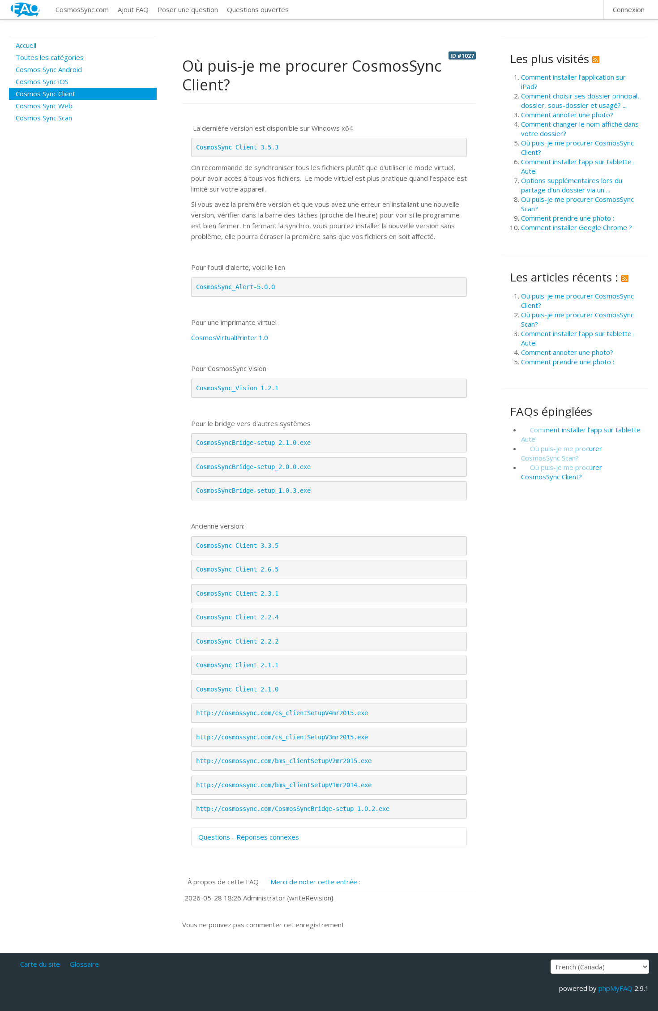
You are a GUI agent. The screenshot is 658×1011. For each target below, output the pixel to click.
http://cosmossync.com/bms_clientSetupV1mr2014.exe (284, 785)
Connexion (629, 9)
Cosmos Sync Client (45, 93)
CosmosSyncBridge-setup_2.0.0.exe (253, 466)
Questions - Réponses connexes (248, 836)
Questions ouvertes (258, 9)
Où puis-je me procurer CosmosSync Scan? (561, 453)
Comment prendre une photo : (567, 217)
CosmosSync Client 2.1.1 (237, 665)
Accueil (26, 45)
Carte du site (40, 964)
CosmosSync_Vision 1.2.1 (237, 388)
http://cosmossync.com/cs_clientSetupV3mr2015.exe (282, 737)
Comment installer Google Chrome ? (576, 227)
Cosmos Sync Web (44, 105)
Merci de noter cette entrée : (315, 881)
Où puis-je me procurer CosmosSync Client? (561, 472)
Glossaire (84, 964)
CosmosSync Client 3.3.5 (237, 545)
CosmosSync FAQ (25, 9)
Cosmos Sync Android (49, 69)
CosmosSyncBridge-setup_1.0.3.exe (253, 490)
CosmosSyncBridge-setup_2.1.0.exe (253, 442)
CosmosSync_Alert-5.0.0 (235, 286)
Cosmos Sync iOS (42, 81)
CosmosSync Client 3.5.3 (237, 147)
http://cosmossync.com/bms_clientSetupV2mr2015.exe (284, 760)
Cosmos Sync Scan (44, 117)
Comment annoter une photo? (567, 114)
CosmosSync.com (82, 9)
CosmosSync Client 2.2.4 (237, 617)
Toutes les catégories (50, 57)
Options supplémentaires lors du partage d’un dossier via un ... (571, 185)
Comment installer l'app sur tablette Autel (581, 434)
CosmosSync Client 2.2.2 (237, 641)
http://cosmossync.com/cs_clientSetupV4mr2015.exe (282, 713)
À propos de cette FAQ (223, 881)
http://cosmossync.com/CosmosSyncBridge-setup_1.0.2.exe (292, 808)
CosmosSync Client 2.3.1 (237, 593)
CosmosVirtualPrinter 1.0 (229, 337)
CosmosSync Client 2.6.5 (237, 569)
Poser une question (188, 9)
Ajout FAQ (133, 9)
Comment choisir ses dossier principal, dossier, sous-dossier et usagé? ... (580, 100)
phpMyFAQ (615, 988)
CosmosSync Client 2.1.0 (237, 689)
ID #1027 (462, 55)
